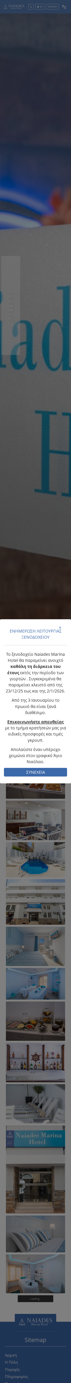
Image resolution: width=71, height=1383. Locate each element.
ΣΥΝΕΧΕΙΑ (35, 772)
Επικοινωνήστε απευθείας (35, 721)
